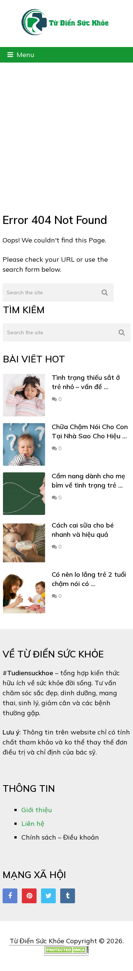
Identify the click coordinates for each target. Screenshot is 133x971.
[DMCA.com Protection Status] (66, 951)
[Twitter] (48, 895)
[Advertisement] (66, 133)
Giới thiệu (36, 810)
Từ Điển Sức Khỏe (37, 941)
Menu (25, 54)
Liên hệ (32, 823)
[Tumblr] (67, 895)
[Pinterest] (29, 895)
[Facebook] (10, 895)
